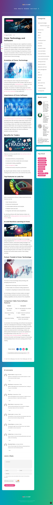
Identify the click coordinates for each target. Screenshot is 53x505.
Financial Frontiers (42, 48)
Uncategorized (41, 90)
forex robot (17, 358)
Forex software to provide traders (22, 240)
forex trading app (23, 358)
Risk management (11, 165)
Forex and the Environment (43, 56)
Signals (39, 80)
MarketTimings (42, 162)
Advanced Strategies (42, 23)
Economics (40, 43)
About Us (20, 8)
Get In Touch (33, 8)
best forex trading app (10, 358)
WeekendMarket (42, 164)
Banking (39, 32)
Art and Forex (41, 29)
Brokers (39, 37)
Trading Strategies (42, 88)
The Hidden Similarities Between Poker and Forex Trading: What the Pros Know (43, 141)
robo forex (30, 358)
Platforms (40, 75)
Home (15, 8)
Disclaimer (26, 8)
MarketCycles (41, 175)
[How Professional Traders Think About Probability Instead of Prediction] (40, 115)
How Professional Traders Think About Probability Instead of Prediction (46, 119)
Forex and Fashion (41, 51)
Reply (10, 380)
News (39, 72)
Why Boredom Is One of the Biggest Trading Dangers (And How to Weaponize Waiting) (46, 130)
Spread (40, 171)
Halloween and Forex (42, 67)
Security (39, 77)
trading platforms (19, 84)
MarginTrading (42, 158)
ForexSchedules (42, 160)
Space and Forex (41, 82)
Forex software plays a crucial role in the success (15, 118)
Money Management (42, 69)
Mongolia (41, 173)
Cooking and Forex (42, 40)
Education (40, 45)
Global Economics (41, 64)
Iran (46, 173)
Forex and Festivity (42, 53)
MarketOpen (41, 166)
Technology (9, 20)
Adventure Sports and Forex (44, 26)
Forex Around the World (43, 59)
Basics (39, 35)
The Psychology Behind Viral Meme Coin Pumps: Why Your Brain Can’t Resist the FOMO (46, 107)
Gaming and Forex (42, 61)
